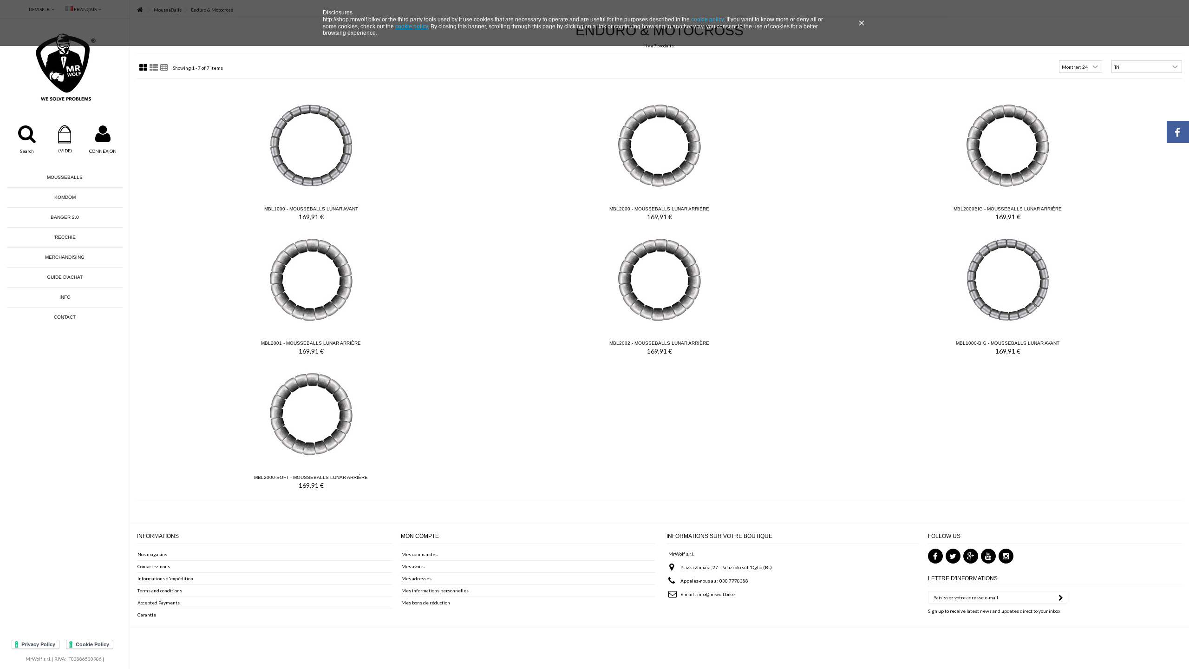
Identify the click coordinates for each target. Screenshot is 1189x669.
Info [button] (65, 297)
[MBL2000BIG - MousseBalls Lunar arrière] (1008, 145)
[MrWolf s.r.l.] (65, 67)
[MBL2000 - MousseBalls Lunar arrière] (659, 145)
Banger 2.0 (65, 217)
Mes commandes (419, 554)
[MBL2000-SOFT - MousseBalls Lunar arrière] (311, 414)
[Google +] (970, 556)
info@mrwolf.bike (716, 594)
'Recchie (65, 237)
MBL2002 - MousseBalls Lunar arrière (659, 343)
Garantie (146, 614)
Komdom (65, 197)
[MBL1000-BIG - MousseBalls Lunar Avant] (1008, 279)
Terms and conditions (159, 590)
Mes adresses (416, 578)
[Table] (164, 67)
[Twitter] (953, 556)
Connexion (103, 151)
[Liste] (154, 67)
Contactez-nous (153, 566)
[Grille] (143, 67)
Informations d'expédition (165, 578)
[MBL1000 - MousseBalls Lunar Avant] (311, 145)
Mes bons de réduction (425, 602)
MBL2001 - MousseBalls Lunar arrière (311, 343)
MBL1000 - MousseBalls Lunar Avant (311, 208)
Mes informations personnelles (435, 590)
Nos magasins (152, 554)
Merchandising (65, 257)
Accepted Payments (158, 602)
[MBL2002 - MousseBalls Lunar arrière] (659, 279)
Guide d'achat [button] (65, 277)
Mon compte (420, 536)
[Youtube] (988, 556)
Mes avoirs (413, 566)
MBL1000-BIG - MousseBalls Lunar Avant (1007, 343)
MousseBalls (65, 177)
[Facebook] (935, 556)
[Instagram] (1006, 556)
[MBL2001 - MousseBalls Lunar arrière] (311, 279)
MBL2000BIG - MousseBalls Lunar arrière (1008, 208)
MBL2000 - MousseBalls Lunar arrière (659, 208)
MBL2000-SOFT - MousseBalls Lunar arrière (311, 477)
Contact (65, 317)
